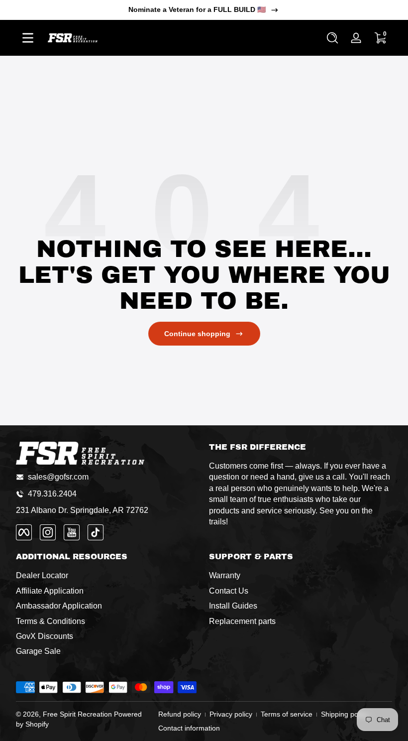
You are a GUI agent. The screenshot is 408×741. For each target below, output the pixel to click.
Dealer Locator (42, 575)
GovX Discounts (44, 636)
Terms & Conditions (50, 621)
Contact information (189, 728)
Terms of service (286, 714)
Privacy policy (230, 714)
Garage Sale (38, 651)
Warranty (224, 575)
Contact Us (228, 591)
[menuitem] (107, 575)
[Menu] (28, 38)
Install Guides (233, 606)
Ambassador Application (59, 606)
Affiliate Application (50, 591)
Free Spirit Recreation (77, 714)
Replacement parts (242, 621)
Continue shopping (197, 334)
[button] (332, 38)
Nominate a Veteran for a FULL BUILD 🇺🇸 (197, 9)
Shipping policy (344, 714)
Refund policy (179, 714)
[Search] (332, 38)
